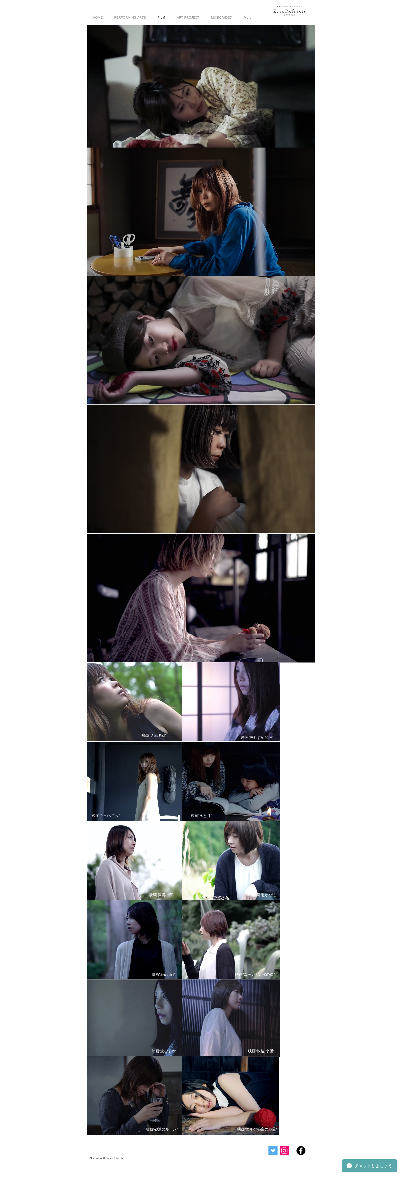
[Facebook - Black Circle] (300, 1150)
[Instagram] (284, 1150)
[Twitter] (273, 1150)
